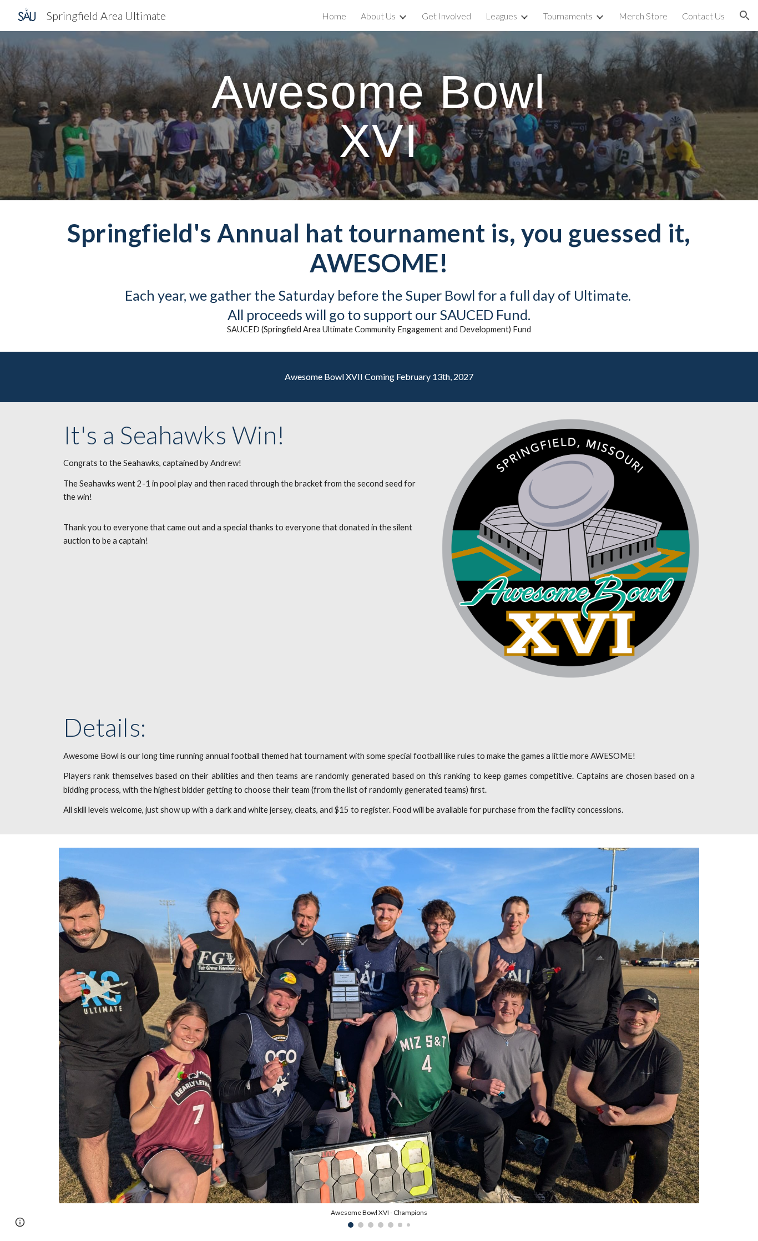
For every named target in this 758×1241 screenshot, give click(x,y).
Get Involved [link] (446, 16)
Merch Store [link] (643, 16)
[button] (744, 15)
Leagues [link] (501, 16)
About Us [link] (378, 16)
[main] (379, 115)
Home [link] (334, 16)
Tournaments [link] (568, 16)
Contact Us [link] (703, 16)
